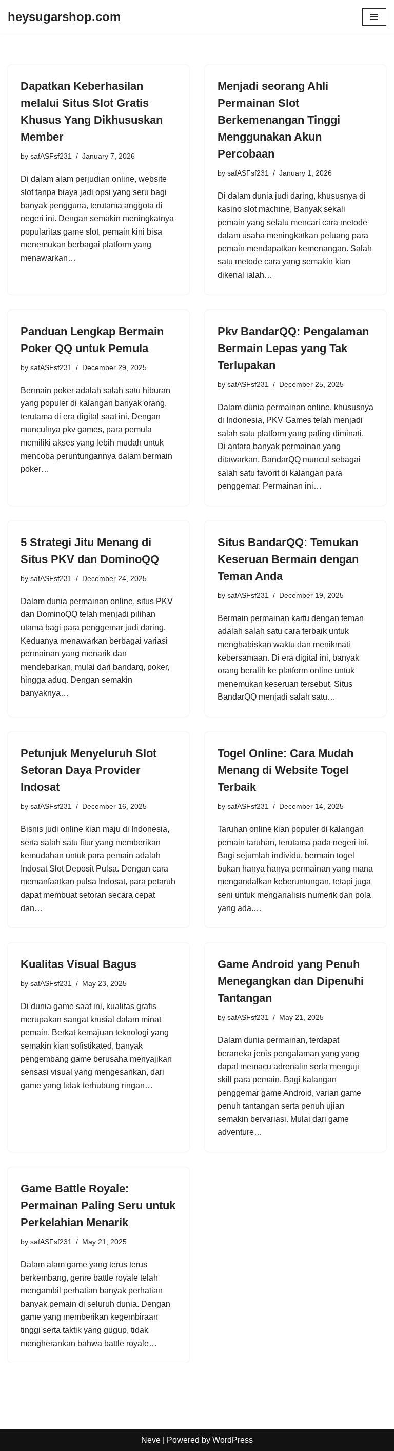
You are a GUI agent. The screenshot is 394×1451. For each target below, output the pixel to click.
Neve (151, 1440)
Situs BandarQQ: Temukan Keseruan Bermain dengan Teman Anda (288, 559)
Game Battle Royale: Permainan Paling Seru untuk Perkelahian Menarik (98, 1205)
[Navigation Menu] (374, 17)
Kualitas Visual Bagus (78, 964)
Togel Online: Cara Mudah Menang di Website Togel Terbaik (285, 770)
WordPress (232, 1440)
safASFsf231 (51, 156)
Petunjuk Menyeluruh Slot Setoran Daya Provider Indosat (88, 770)
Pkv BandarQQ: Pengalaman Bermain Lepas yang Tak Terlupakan (293, 348)
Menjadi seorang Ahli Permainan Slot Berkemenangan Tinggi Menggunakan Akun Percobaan (279, 120)
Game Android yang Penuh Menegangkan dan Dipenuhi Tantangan (291, 981)
